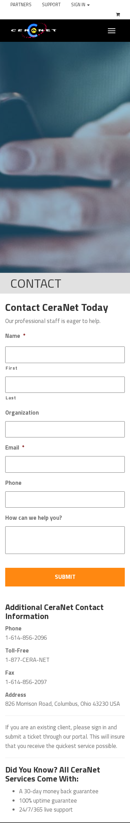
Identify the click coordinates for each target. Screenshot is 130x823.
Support (51, 4)
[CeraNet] (34, 30)
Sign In (78, 4)
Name (15, 336)
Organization (22, 413)
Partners (21, 4)
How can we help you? (33, 518)
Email (14, 448)
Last (11, 397)
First (11, 367)
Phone (13, 483)
